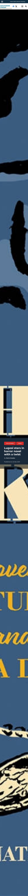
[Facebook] (13, 6)
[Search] (26, 6)
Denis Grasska (10, 458)
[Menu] (22, 6)
